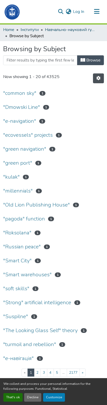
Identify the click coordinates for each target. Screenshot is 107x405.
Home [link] (8, 30)
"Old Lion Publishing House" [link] (36, 204)
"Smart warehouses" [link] (27, 274)
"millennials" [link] (18, 190)
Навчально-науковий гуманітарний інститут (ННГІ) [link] (71, 30)
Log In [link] (78, 11)
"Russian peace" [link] (22, 246)
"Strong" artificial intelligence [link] (37, 302)
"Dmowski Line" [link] (21, 107)
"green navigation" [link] (24, 149)
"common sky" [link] (19, 93)
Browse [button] (93, 60)
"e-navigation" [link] (19, 121)
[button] (12, 12)
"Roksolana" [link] (17, 232)
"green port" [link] (17, 162)
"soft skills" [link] (16, 288)
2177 (73, 372)
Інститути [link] (30, 30)
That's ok (13, 397)
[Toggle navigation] (96, 12)
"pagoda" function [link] (24, 218)
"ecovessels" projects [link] (28, 135)
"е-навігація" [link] (18, 358)
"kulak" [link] (11, 176)
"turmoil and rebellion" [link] (29, 344)
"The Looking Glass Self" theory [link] (40, 330)
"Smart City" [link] (17, 260)
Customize (54, 397)
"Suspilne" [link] (15, 316)
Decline (32, 397)
